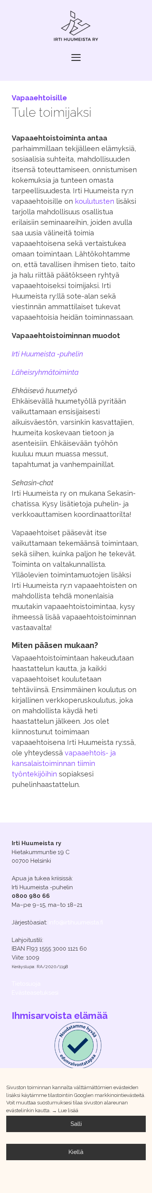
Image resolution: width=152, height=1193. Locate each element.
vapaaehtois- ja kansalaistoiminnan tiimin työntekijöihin (64, 763)
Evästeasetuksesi (35, 992)
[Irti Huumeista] (76, 27)
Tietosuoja (26, 983)
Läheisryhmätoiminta (45, 372)
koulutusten (94, 201)
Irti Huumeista (47, 354)
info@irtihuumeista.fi (76, 922)
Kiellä (76, 1152)
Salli (76, 1123)
